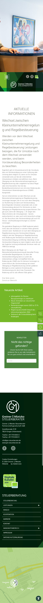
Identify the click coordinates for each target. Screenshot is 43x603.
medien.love (17, 464)
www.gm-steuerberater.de (11, 443)
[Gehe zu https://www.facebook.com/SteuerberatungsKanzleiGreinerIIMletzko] (4, 448)
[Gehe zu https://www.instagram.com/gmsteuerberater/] (13, 448)
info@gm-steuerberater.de (11, 440)
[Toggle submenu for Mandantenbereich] (38, 528)
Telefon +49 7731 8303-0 (10, 435)
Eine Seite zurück (8, 278)
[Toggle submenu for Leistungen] (38, 505)
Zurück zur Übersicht (9, 280)
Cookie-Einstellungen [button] (9, 459)
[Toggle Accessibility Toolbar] (38, 598)
